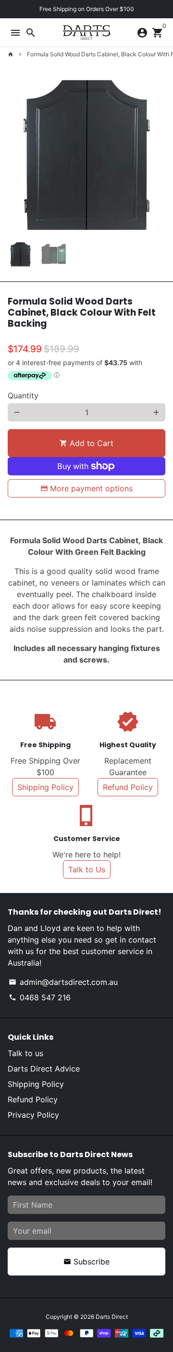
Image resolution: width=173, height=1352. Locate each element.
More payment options (91, 488)
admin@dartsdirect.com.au (63, 982)
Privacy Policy (33, 1115)
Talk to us (25, 1053)
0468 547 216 (40, 997)
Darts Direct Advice (44, 1068)
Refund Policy (128, 787)
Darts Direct (112, 1316)
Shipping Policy (45, 787)
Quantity (23, 395)
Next (156, 155)
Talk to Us (86, 869)
